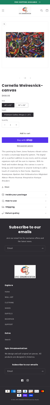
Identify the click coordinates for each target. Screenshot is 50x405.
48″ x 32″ (8, 105)
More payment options (25, 146)
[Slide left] (19, 78)
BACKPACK (9, 319)
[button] (3, 10)
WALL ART (9, 297)
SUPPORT (9, 324)
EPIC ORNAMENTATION (22, 399)
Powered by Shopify (33, 399)
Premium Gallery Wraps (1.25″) (17, 115)
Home (7, 292)
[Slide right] (30, 78)
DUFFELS (8, 314)
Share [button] (7, 187)
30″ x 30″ (22, 105)
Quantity (5, 120)
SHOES (8, 308)
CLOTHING (9, 303)
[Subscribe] (42, 248)
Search (8, 340)
